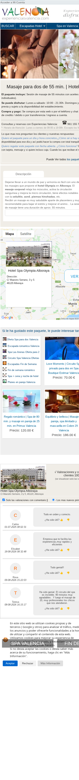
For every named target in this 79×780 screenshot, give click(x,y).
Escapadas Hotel (31, 26)
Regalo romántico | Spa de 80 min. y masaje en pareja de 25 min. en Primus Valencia (21, 421)
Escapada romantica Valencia (23, 346)
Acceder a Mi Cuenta (12, 2)
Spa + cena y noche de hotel (23, 376)
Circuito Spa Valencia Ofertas (23, 358)
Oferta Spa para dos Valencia (22, 339)
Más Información (50, 663)
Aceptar (10, 663)
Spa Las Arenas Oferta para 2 (23, 352)
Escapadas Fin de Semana (22, 364)
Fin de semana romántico (21, 370)
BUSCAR (7, 26)
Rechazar (27, 663)
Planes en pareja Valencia (21, 382)
